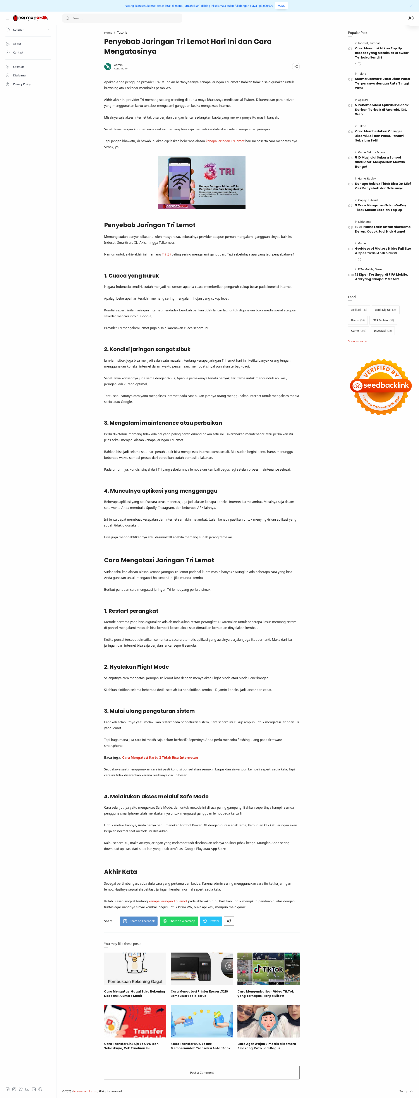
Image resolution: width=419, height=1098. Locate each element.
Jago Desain (151, 1091)
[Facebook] (7, 1089)
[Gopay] (362, 200)
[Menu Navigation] (7, 18)
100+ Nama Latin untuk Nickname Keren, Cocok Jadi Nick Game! (383, 229)
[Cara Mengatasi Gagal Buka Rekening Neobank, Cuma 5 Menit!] (135, 969)
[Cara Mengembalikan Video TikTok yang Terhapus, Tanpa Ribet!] (268, 969)
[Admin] (118, 65)
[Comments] (358, 64)
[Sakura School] (376, 152)
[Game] (362, 152)
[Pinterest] (40, 1089)
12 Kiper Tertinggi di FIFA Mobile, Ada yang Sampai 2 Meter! (381, 276)
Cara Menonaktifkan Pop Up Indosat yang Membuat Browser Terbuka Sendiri (382, 53)
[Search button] (67, 18)
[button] (411, 18)
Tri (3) (166, 254)
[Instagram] (14, 1089)
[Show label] (357, 341)
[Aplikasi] (363, 100)
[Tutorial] (374, 43)
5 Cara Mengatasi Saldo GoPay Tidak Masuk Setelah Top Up (380, 207)
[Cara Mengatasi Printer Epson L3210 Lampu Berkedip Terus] (202, 969)
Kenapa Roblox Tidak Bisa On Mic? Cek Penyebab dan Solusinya (383, 185)
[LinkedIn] (34, 1089)
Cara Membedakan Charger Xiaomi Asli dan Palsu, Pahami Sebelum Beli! (379, 136)
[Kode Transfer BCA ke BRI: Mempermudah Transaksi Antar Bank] (202, 1021)
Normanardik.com (85, 1091)
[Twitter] (21, 1089)
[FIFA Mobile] (366, 269)
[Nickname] (364, 222)
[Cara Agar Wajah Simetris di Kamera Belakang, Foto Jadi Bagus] (268, 1021)
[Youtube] (27, 1089)
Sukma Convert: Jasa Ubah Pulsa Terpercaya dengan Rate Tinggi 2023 (382, 83)
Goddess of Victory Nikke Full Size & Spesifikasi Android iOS (383, 250)
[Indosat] (363, 43)
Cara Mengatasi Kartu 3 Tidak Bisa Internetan (160, 757)
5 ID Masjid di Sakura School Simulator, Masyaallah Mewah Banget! (380, 162)
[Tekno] (362, 74)
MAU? (281, 6)
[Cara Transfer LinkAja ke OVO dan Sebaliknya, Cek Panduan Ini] (135, 1021)
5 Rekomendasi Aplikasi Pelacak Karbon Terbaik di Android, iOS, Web (382, 109)
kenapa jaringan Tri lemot (225, 141)
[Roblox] (371, 178)
